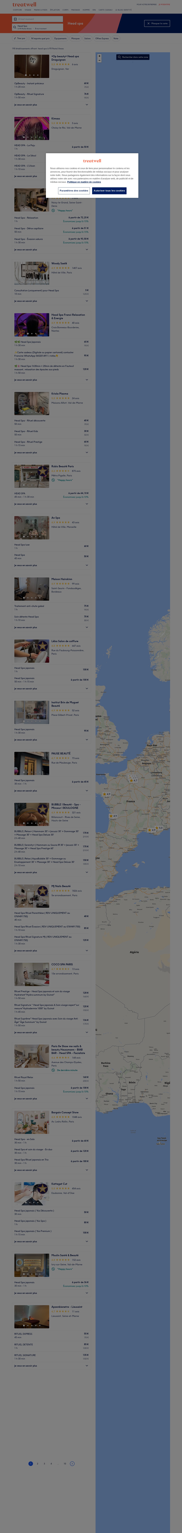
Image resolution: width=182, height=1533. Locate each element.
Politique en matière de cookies (84, 182)
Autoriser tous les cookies (109, 190)
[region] (92, 175)
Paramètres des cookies (74, 190)
